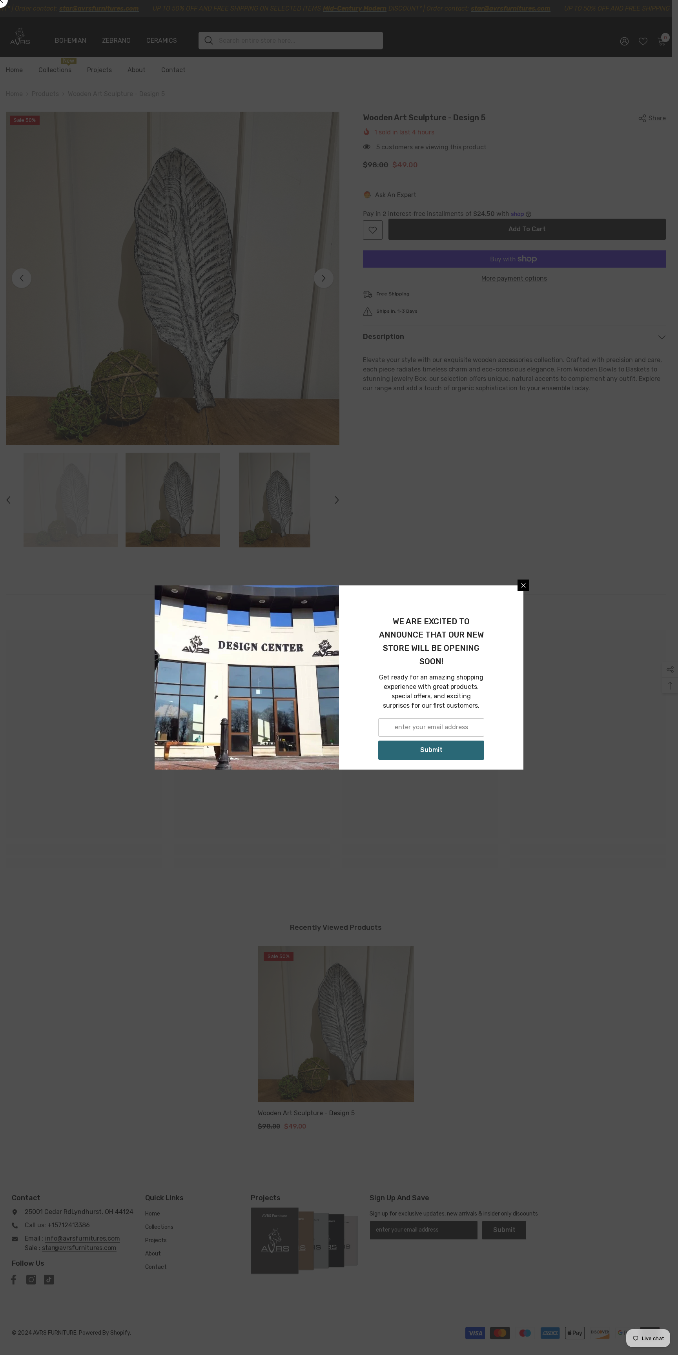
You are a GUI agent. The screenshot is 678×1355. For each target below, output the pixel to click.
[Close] (523, 585)
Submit (431, 750)
